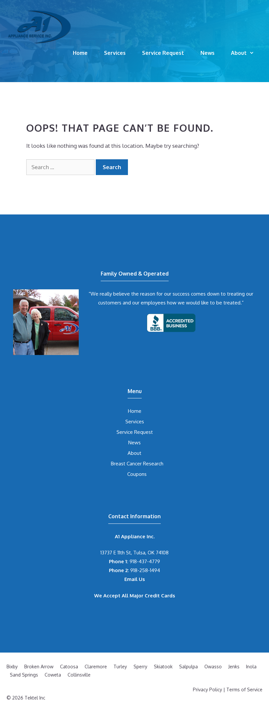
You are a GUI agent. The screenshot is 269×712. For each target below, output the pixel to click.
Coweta (53, 675)
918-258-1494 (134, 570)
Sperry (140, 666)
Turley (120, 666)
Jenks (233, 666)
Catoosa (69, 666)
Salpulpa (188, 666)
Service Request (163, 53)
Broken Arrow (38, 666)
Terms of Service (244, 689)
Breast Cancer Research (137, 463)
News (207, 53)
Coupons (137, 474)
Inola (251, 666)
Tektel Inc (35, 698)
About (239, 53)
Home (80, 53)
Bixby (12, 666)
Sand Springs (24, 675)
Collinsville (79, 675)
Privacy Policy (207, 689)
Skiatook (163, 666)
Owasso (213, 666)
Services (115, 53)
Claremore (96, 666)
